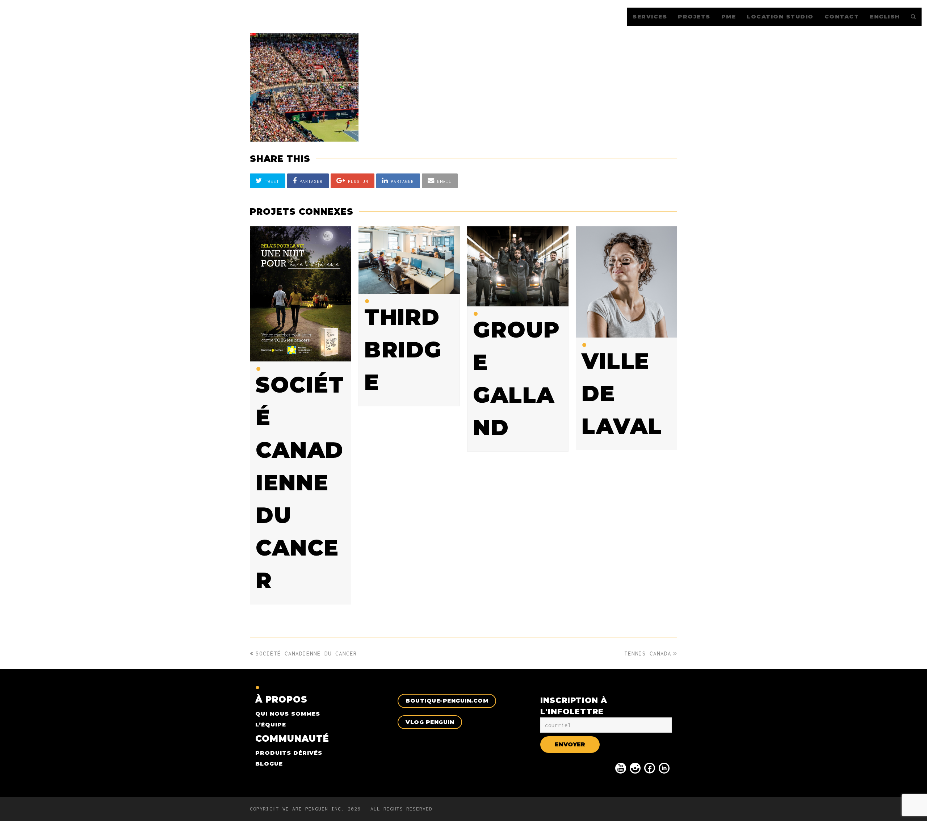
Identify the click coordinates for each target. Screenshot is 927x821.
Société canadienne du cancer (300, 483)
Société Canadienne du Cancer (306, 653)
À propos (281, 699)
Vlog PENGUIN (430, 722)
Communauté (292, 738)
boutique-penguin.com (447, 700)
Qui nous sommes (287, 713)
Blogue (269, 763)
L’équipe (270, 724)
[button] (267, 180)
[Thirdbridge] (409, 288)
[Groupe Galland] (518, 301)
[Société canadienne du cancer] (300, 356)
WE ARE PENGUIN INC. (313, 809)
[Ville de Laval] (626, 332)
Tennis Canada (647, 653)
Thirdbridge (403, 349)
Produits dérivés (288, 752)
